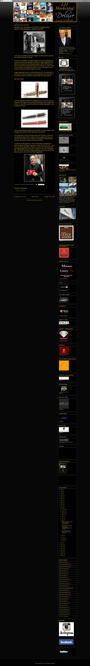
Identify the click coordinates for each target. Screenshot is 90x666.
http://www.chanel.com (63, 572)
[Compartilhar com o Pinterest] (43, 184)
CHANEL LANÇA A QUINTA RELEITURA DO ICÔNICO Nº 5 (66, 522)
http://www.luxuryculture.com (65, 594)
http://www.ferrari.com (63, 577)
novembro (64, 509)
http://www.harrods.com (64, 581)
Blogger (53, 663)
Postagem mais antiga (49, 196)
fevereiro (63, 538)
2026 (61, 489)
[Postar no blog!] (40, 184)
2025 (61, 491)
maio (63, 520)
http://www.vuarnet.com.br (64, 613)
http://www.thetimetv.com (64, 611)
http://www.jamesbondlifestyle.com (66, 588)
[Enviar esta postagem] (36, 184)
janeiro (63, 540)
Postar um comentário (20, 190)
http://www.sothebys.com (64, 607)
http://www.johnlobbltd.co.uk (65, 592)
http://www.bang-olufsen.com (65, 564)
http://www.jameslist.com (64, 590)
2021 (61, 498)
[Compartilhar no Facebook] (42, 184)
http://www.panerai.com (64, 598)
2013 (61, 546)
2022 (61, 496)
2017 (61, 505)
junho (63, 518)
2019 (61, 502)
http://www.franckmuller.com (65, 579)
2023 (61, 495)
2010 (61, 551)
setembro (64, 512)
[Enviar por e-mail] (38, 184)
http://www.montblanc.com (64, 596)
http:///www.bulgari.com (64, 568)
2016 (61, 507)
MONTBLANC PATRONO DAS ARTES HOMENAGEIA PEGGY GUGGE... (66, 527)
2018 (61, 504)
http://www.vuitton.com (63, 616)
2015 (61, 542)
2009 (61, 553)
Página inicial (35, 196)
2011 (61, 550)
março (63, 537)
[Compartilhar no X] (41, 184)
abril (63, 535)
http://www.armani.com (63, 562)
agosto (63, 514)
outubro (63, 511)
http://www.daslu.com (63, 575)
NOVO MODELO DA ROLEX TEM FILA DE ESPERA (66, 532)
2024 (61, 493)
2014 (61, 544)
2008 (61, 555)
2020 (61, 500)
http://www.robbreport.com (64, 603)
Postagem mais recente (20, 196)
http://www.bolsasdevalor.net (65, 566)
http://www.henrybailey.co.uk (65, 583)
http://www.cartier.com (63, 570)
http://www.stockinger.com (64, 609)
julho (63, 516)
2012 (61, 548)
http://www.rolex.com (63, 605)
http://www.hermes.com (64, 585)
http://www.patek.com (63, 601)
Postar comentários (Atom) (36, 200)
